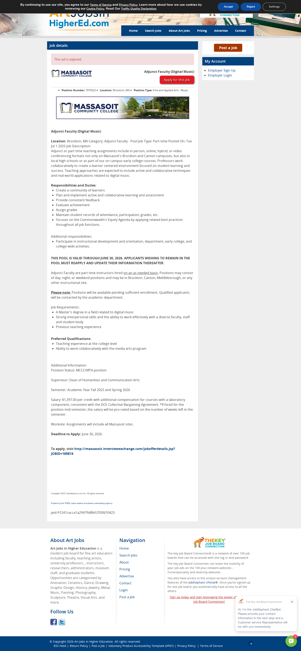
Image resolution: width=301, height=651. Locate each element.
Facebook (53, 622)
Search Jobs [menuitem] (128, 555)
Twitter (62, 622)
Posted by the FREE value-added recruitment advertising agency (81, 503)
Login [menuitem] (123, 590)
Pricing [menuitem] (124, 569)
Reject (251, 7)
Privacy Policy (186, 646)
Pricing (202, 31)
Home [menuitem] (124, 548)
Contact (240, 31)
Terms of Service (211, 646)
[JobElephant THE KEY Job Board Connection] (208, 539)
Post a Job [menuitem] (127, 597)
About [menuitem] (124, 562)
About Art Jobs (179, 31)
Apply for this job (177, 80)
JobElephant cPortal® (203, 582)
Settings (274, 7)
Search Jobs (153, 31)
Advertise (221, 31)
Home (133, 31)
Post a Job (228, 47)
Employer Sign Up (221, 70)
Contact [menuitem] (125, 583)
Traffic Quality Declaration (138, 9)
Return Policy (79, 646)
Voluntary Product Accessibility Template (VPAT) (141, 646)
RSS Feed (60, 646)
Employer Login (220, 75)
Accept (228, 7)
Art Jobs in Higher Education (93, 641)
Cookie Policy (95, 9)
